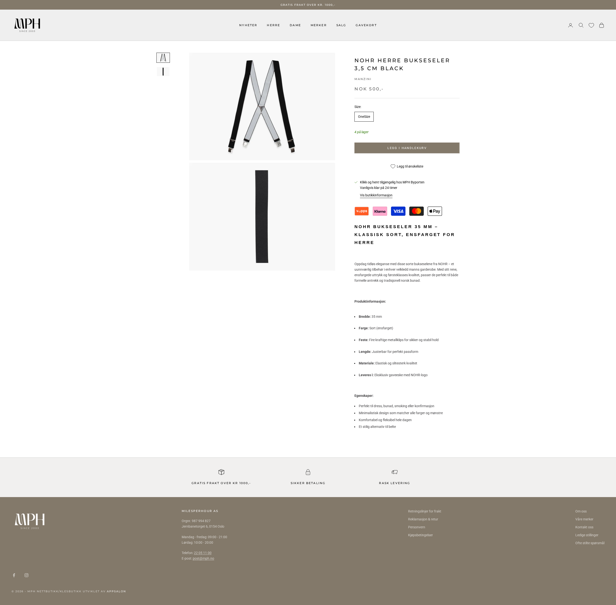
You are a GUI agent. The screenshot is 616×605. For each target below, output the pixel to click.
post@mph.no (203, 558)
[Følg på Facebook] (14, 575)
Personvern (416, 527)
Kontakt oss (584, 527)
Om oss (581, 511)
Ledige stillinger (586, 535)
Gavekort (366, 25)
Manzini (363, 79)
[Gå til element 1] (163, 58)
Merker (319, 25)
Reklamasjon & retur (423, 519)
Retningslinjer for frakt (424, 511)
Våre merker (584, 519)
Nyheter (248, 25)
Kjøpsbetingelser (420, 535)
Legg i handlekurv (407, 148)
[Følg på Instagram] (26, 575)
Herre (273, 25)
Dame (295, 25)
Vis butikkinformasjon (376, 195)
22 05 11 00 (203, 553)
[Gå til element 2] (163, 72)
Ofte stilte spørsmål (589, 543)
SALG (341, 25)
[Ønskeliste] (591, 25)
